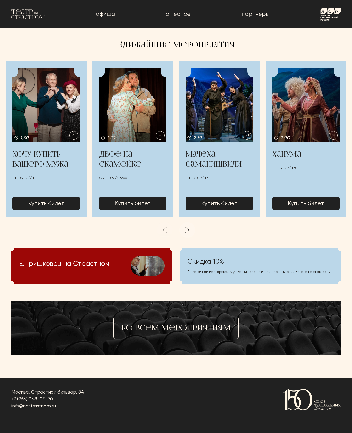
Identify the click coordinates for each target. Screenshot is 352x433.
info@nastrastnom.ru (33, 406)
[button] (46, 139)
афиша (105, 14)
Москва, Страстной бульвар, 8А (47, 392)
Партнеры (256, 14)
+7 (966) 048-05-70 (32, 399)
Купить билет (46, 203)
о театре (178, 14)
